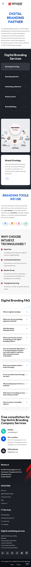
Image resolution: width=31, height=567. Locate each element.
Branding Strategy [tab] (16, 66)
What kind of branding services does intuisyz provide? (14, 394)
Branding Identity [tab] (16, 76)
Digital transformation (7, 494)
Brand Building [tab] (16, 106)
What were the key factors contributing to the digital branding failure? (12, 339)
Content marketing (6, 543)
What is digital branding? (12, 312)
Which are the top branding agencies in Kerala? (12, 320)
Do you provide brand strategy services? (14, 375)
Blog (2, 500)
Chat (27, 563)
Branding (3, 538)
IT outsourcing (5, 521)
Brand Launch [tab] (16, 96)
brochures (14, 213)
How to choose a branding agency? (12, 403)
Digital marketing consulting (9, 536)
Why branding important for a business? (13, 385)
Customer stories (6, 497)
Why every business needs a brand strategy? (12, 366)
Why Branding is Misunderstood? (8, 329)
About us (3, 490)
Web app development (7, 518)
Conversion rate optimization (9, 547)
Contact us (4, 503)
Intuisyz (27, 561)
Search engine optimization (8, 540)
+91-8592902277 (13, 432)
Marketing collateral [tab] (16, 86)
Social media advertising (8, 545)
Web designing (5, 515)
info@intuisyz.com (13, 452)
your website (8, 210)
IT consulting (4, 524)
